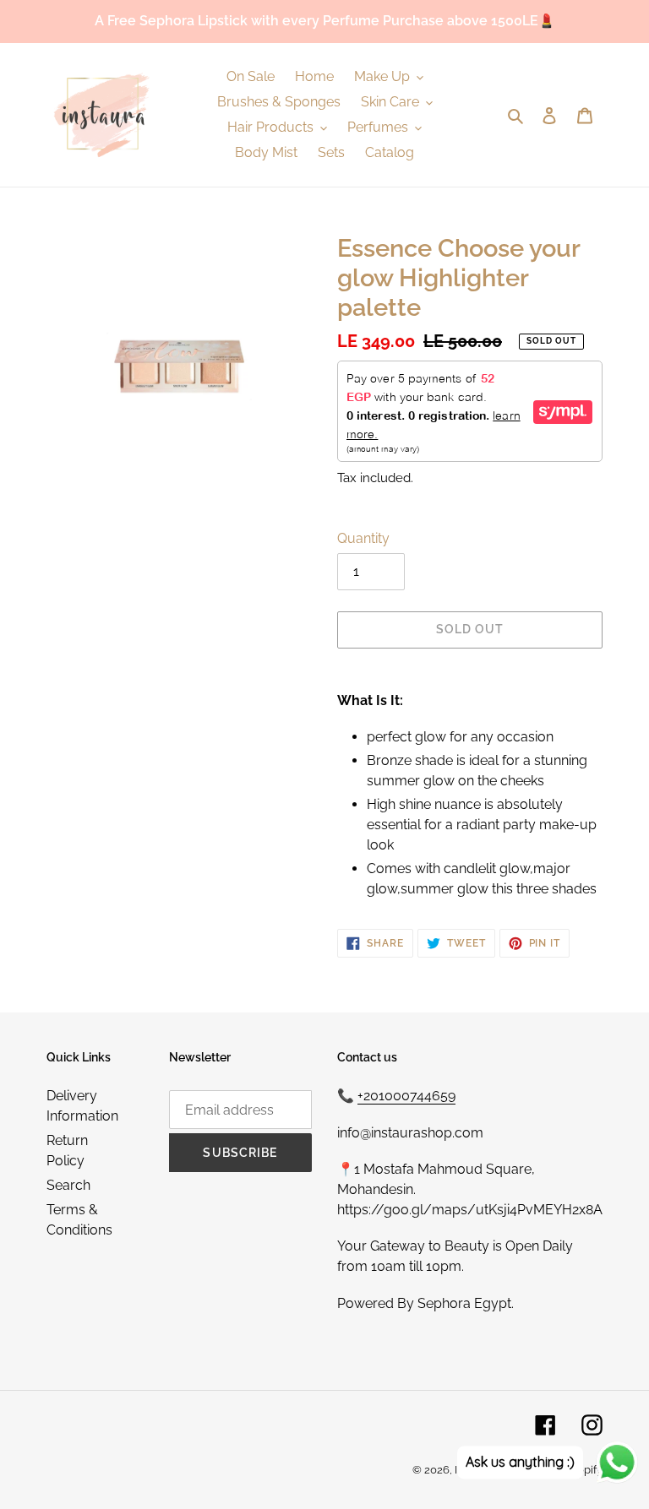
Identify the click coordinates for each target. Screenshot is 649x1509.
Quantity (363, 538)
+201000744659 (406, 1096)
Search (68, 1185)
